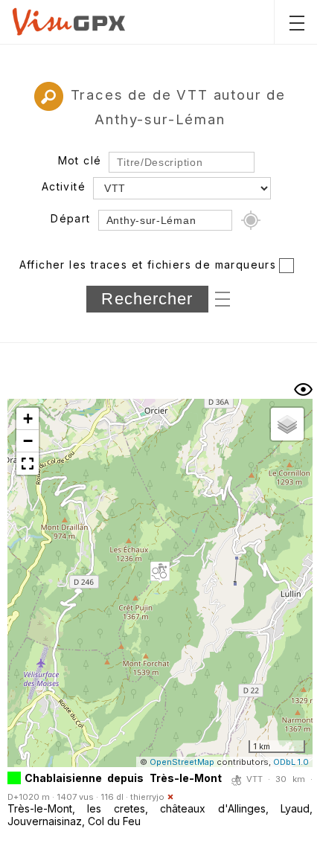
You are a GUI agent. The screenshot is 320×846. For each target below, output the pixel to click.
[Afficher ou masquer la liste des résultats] (303, 389)
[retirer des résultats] (170, 797)
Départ (70, 218)
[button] (160, 572)
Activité (64, 186)
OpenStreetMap (182, 762)
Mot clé (80, 160)
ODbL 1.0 (291, 762)
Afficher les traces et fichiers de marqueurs (148, 264)
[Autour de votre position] (251, 220)
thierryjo (147, 797)
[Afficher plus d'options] (222, 297)
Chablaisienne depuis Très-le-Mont (123, 778)
